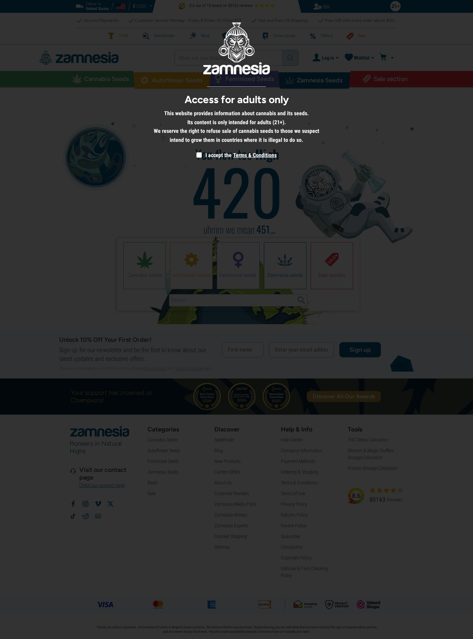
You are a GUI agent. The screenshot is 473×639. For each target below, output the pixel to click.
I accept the (218, 155)
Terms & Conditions (255, 155)
